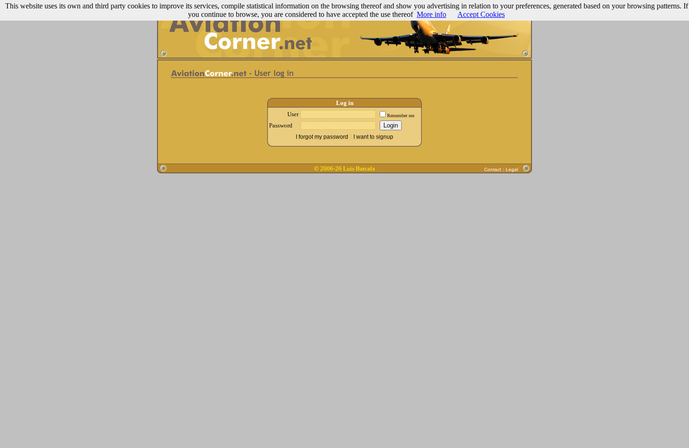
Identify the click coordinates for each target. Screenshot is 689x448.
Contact (492, 169)
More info (431, 14)
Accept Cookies (481, 14)
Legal (512, 169)
